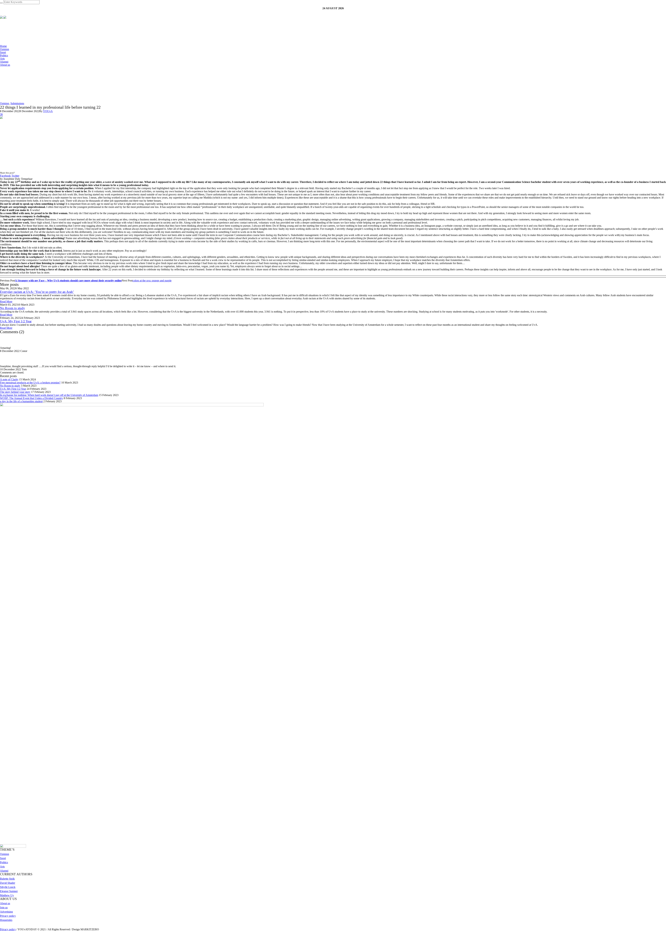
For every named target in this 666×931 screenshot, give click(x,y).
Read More (6, 301)
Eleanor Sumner (9, 891)
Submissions (17, 103)
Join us (4, 907)
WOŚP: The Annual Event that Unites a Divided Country (31, 398)
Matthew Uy (7, 895)
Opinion (4, 103)
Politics (4, 862)
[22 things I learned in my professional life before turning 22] (21, 143)
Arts (2, 866)
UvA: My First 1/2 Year (16, 321)
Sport (3, 858)
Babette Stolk (7, 878)
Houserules (6, 920)
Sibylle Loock (7, 887)
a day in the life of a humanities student (21, 401)
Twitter (15, 175)
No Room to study (12, 308)
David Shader (7, 882)
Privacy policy (8, 915)
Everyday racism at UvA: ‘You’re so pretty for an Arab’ (37, 292)
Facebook (5, 175)
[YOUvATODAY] (3, 16)
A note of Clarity (9, 379)
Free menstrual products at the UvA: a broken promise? (30, 382)
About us (5, 903)
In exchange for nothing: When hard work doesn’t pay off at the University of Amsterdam (49, 395)
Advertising (6, 911)
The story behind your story (15, 391)
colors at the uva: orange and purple (152, 280)
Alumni (4, 870)
